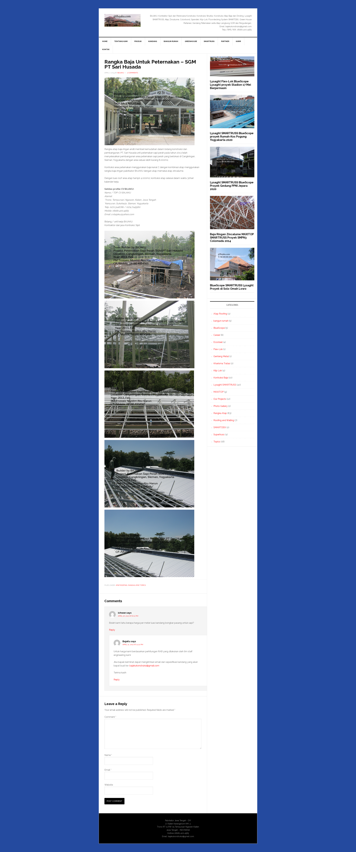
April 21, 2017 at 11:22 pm (133, 645)
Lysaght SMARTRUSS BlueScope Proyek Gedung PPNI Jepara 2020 (232, 186)
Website (108, 784)
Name (108, 755)
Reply (112, 630)
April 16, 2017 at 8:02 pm (128, 616)
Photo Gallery (220, 406)
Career (216, 335)
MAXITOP (218, 392)
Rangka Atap (133, 585)
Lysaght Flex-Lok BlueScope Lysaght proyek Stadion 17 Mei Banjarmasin (230, 85)
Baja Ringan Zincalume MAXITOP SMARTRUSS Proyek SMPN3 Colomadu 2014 (232, 238)
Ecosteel (217, 342)
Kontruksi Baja (220, 377)
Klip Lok (217, 370)
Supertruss (218, 434)
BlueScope (219, 328)
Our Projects (219, 399)
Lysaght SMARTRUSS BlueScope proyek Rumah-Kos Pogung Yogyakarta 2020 (232, 137)
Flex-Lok (218, 349)
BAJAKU (122, 20)
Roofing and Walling (223, 420)
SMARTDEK (219, 427)
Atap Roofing (121, 585)
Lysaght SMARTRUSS (224, 384)
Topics (143, 585)
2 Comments (132, 73)
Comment (110, 717)
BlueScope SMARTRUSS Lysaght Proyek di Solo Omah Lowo (232, 287)
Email (107, 770)
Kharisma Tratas (221, 363)
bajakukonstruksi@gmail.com (144, 665)
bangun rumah (220, 320)
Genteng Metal (221, 356)
